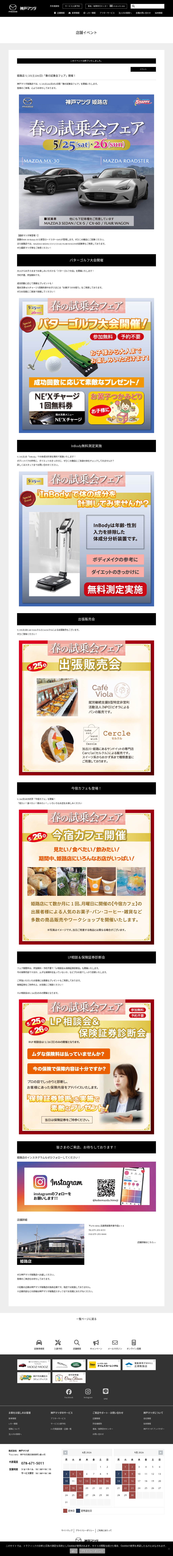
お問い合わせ (98, 1434)
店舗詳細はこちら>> (146, 1242)
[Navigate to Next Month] (160, 1452)
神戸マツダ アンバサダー (153, 1429)
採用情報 (158, 13)
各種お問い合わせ (143, 13)
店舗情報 (61, 13)
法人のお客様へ (125, 13)
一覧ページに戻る (86, 1318)
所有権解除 (54, 6)
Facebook (69, 1397)
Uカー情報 (91, 13)
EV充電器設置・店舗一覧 (61, 1429)
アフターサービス (107, 13)
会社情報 (147, 1419)
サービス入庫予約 (72, 6)
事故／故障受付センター (103, 1429)
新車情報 (75, 13)
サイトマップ (66, 1531)
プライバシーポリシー (85, 1531)
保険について (14, 1429)
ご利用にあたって (104, 1531)
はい (73, 1551)
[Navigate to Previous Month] (65, 1452)
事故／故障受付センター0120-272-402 (106, 6)
